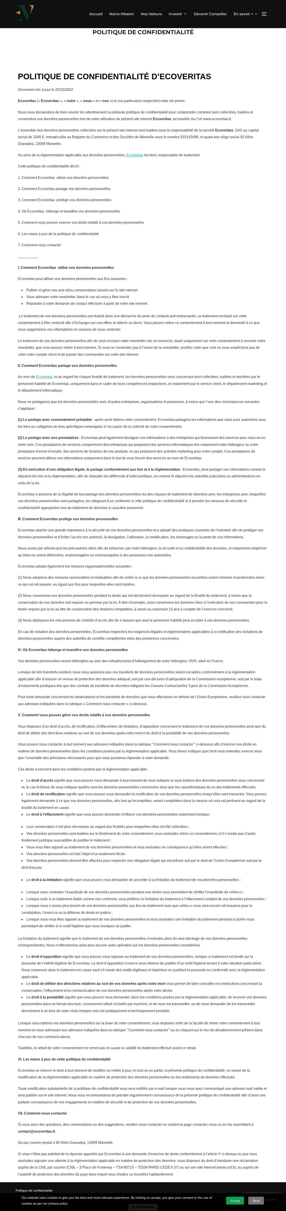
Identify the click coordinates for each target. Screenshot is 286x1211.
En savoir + (243, 14)
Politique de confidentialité (34, 1190)
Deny (256, 1201)
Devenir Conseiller (210, 14)
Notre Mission (121, 14)
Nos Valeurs (151, 14)
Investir (175, 14)
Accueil (96, 14)
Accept (235, 1201)
